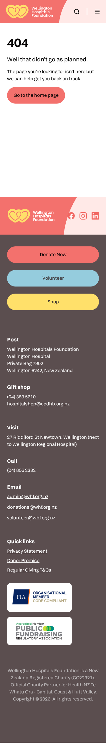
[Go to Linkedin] (95, 216)
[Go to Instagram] (83, 216)
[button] (77, 11)
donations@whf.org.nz (32, 507)
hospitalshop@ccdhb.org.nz (38, 404)
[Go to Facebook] (71, 216)
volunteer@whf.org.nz (31, 518)
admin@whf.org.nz (27, 496)
